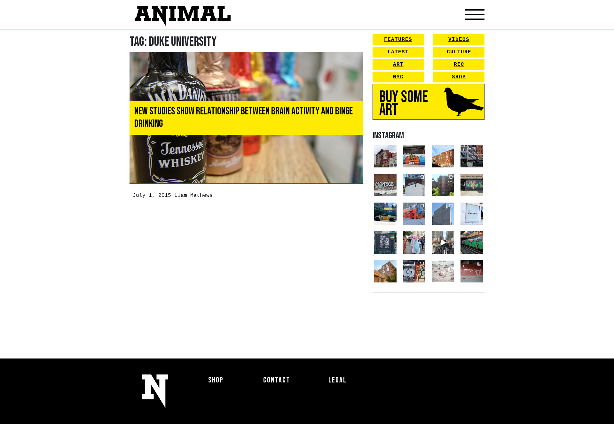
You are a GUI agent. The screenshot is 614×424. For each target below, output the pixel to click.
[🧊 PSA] (471, 214)
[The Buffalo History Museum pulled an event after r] (443, 271)
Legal (337, 380)
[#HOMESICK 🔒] (414, 185)
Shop (459, 77)
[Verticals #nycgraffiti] (443, 156)
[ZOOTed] (443, 214)
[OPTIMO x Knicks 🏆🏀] (443, 185)
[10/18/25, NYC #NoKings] (414, 242)
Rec (459, 64)
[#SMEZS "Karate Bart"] (471, 185)
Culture (459, 52)
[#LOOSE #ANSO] (385, 156)
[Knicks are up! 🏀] (414, 214)
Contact (276, 380)
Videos (458, 39)
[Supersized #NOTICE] (385, 185)
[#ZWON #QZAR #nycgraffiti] (385, 271)
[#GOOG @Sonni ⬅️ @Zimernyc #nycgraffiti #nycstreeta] (414, 271)
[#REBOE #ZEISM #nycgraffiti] (471, 271)
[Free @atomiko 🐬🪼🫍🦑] (414, 156)
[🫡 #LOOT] (385, 214)
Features (398, 39)
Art (398, 64)
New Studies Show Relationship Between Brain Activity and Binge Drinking (243, 117)
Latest (398, 52)
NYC (398, 77)
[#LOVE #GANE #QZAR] (471, 156)
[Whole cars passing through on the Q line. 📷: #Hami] (471, 242)
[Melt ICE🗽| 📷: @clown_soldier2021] (385, 242)
